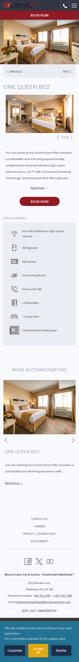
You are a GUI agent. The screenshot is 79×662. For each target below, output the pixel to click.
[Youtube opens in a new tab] (50, 561)
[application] (39, 641)
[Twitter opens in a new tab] (39, 561)
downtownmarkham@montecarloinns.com (43, 602)
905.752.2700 (42, 596)
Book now (40, 15)
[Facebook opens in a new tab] (28, 561)
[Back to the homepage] (19, 5)
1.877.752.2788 (63, 596)
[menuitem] (39, 519)
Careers (39, 526)
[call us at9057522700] (65, 5)
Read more (12, 483)
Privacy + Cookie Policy (39, 534)
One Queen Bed (22, 451)
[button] (39, 114)
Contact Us (39, 519)
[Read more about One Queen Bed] (39, 407)
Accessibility (39, 541)
